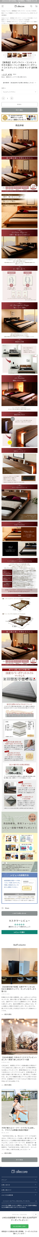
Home (3, 11)
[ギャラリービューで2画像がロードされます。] (14, 55)
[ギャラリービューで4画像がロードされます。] (24, 55)
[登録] (36, 1201)
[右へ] (35, 55)
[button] (31, 6)
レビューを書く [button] (19, 932)
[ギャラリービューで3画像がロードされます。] (19, 55)
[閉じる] (36, 1214)
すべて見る (19, 1160)
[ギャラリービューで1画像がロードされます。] (9, 55)
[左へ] (4, 55)
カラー (4, 88)
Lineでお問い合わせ (19, 913)
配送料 (7, 77)
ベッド (8, 11)
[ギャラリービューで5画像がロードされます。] (29, 55)
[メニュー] (2, 6)
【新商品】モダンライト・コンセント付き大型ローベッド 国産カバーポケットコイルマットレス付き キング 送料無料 (20, 13)
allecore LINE (19, 1226)
